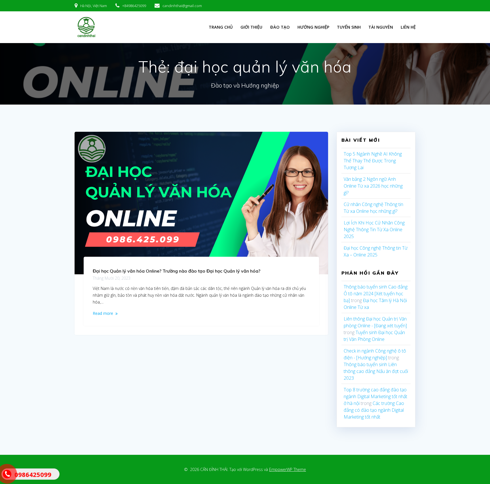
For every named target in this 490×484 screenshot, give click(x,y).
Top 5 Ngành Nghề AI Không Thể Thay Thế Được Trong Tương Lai (373, 161)
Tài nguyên (380, 27)
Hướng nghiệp (313, 27)
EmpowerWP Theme (287, 469)
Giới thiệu (251, 27)
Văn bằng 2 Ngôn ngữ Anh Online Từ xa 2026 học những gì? (373, 186)
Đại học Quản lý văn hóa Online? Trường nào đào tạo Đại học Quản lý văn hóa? (176, 271)
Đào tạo (280, 27)
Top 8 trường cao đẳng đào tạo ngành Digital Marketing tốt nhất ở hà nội (375, 396)
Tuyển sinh (349, 27)
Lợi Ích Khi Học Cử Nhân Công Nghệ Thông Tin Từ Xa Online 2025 (374, 229)
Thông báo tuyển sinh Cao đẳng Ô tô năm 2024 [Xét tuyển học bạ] (375, 293)
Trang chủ (221, 27)
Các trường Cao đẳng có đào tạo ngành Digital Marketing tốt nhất (374, 410)
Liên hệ (408, 27)
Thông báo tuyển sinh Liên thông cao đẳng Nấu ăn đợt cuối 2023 (376, 371)
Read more (103, 313)
